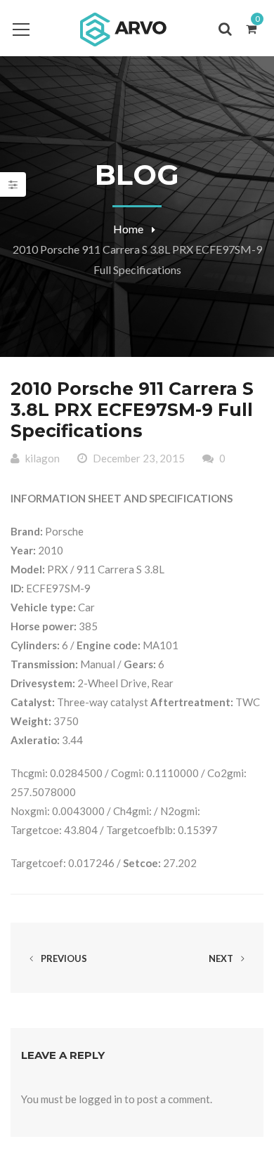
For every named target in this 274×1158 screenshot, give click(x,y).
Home (128, 228)
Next (222, 958)
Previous (63, 958)
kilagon (42, 458)
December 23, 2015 (139, 458)
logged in (100, 1099)
